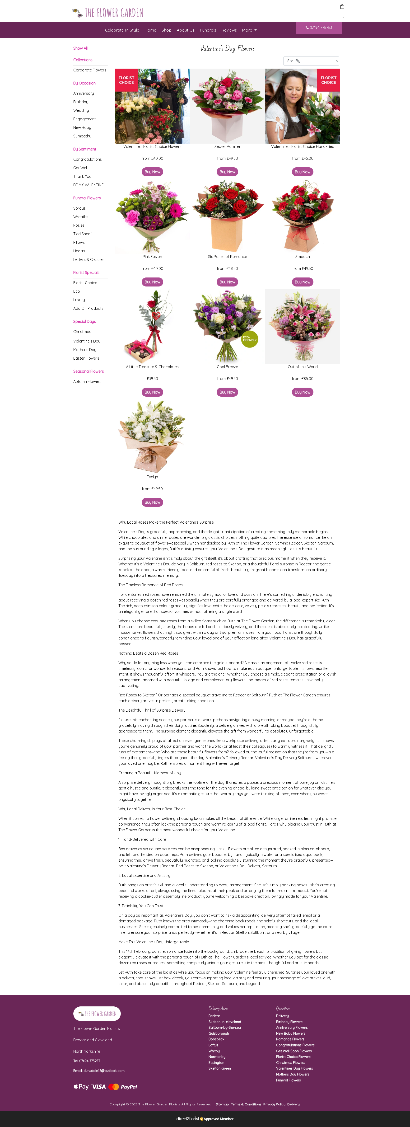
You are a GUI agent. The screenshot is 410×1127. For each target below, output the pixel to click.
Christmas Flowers (290, 1063)
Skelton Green (220, 1068)
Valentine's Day (86, 341)
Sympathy (82, 136)
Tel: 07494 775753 (86, 1061)
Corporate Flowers (89, 70)
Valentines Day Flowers (294, 1068)
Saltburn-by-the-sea (225, 1027)
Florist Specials (86, 272)
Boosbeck (216, 1039)
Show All (80, 48)
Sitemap (222, 1104)
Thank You (82, 176)
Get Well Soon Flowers (294, 1051)
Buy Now (152, 171)
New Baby (82, 127)
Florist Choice (85, 282)
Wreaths (80, 216)
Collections (83, 59)
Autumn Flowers (87, 381)
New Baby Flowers (290, 1033)
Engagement (84, 119)
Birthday (80, 101)
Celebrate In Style (122, 30)
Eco (76, 291)
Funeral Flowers (87, 198)
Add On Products (88, 308)
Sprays (79, 208)
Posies (78, 225)
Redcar (214, 1016)
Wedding (81, 110)
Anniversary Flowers (292, 1027)
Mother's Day (84, 349)
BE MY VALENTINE (88, 185)
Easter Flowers (86, 358)
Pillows (79, 242)
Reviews (229, 30)
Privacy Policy (274, 1104)
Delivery (282, 1016)
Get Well (80, 167)
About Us (186, 30)
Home (150, 30)
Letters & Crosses (88, 259)
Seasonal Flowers (88, 371)
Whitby (214, 1051)
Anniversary (83, 93)
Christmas (82, 331)
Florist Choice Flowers (293, 1057)
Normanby (217, 1057)
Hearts (79, 251)
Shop (167, 30)
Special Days (84, 321)
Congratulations (87, 159)
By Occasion (84, 83)
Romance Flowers (290, 1039)
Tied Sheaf (82, 233)
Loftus (213, 1045)
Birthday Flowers (289, 1022)
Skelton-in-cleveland (225, 1022)
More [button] (247, 30)
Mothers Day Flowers (292, 1074)
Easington (216, 1063)
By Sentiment (84, 149)
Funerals (208, 30)
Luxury (79, 299)
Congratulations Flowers (295, 1045)
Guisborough (219, 1033)
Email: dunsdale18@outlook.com (99, 1071)
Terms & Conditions (246, 1104)
